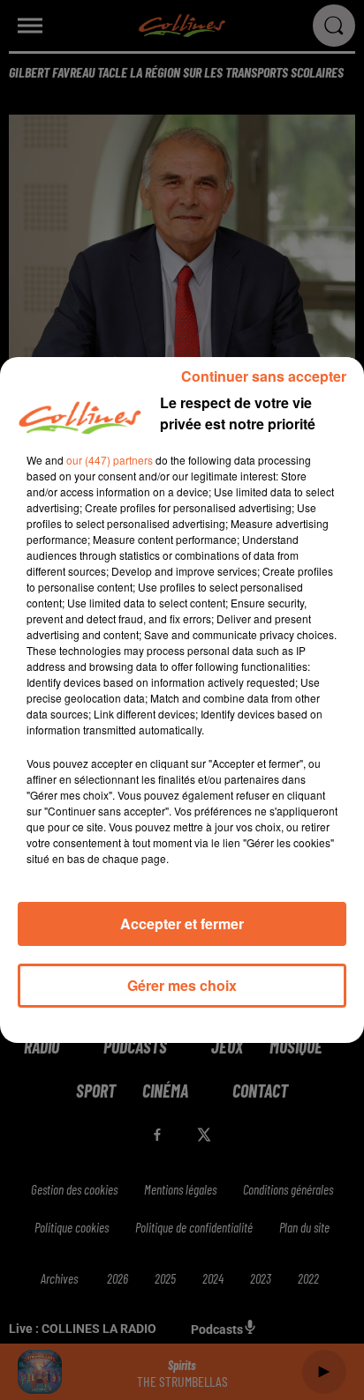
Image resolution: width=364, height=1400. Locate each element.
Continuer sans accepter (263, 376)
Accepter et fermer (182, 923)
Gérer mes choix (182, 985)
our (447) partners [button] (109, 459)
